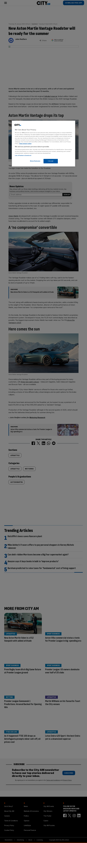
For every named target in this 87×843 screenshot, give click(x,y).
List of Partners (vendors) (23, 155)
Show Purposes (35, 161)
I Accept (50, 161)
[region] (43, 143)
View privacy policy (25, 143)
